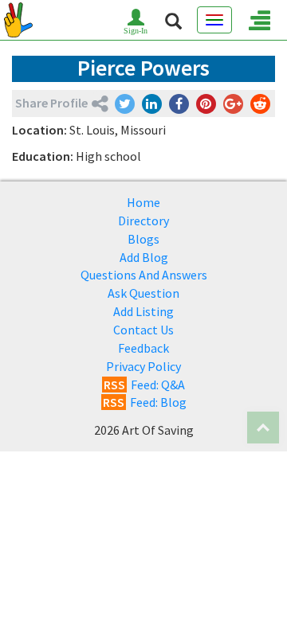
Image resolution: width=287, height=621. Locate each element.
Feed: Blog (145, 402)
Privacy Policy (143, 366)
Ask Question (143, 293)
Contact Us (143, 330)
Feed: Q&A (144, 385)
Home (143, 202)
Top (263, 427)
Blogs (143, 239)
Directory (143, 220)
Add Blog (144, 257)
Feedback (143, 348)
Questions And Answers (144, 275)
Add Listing (143, 311)
